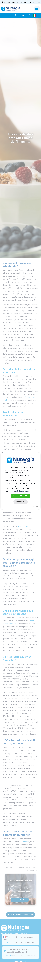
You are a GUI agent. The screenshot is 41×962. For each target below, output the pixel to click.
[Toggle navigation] (37, 8)
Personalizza (20, 501)
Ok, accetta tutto (20, 496)
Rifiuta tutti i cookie (31, 506)
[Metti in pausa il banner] (2, 2)
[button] (16, 15)
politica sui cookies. (23, 491)
